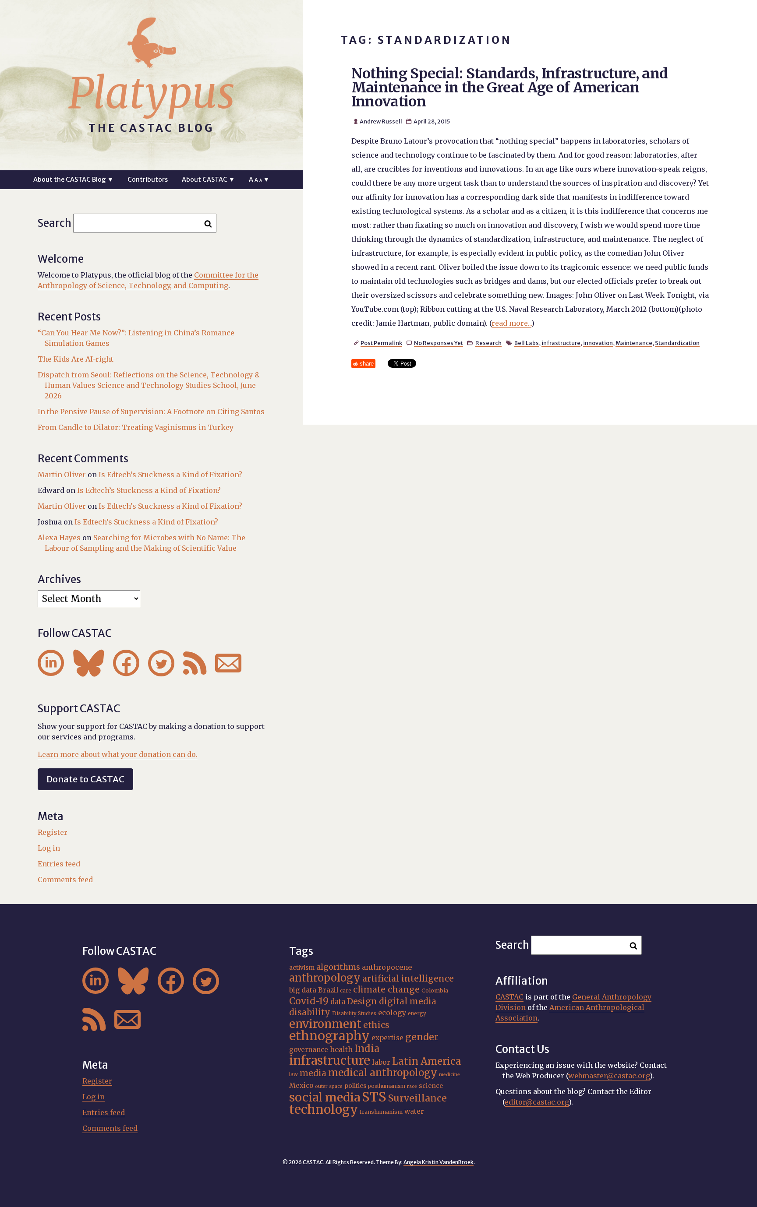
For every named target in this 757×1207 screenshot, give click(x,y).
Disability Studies (354, 1013)
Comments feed (65, 879)
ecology (392, 1012)
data (337, 1001)
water (414, 1111)
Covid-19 (309, 1001)
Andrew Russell (381, 121)
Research (488, 342)
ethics (376, 1025)
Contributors (147, 179)
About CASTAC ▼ (208, 179)
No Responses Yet (438, 342)
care (345, 991)
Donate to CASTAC (85, 779)
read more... (511, 323)
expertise (387, 1038)
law (293, 1074)
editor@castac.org (537, 1102)
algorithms (338, 967)
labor (381, 1062)
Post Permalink (381, 342)
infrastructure (560, 342)
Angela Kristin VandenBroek (438, 1162)
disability (309, 1012)
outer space (329, 1086)
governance (308, 1049)
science (431, 1086)
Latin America (426, 1061)
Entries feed (59, 863)
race (412, 1086)
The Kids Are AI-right (75, 359)
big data (302, 990)
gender (422, 1037)
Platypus (151, 93)
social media (324, 1097)
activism (302, 967)
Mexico (301, 1085)
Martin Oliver (62, 474)
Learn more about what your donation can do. (118, 754)
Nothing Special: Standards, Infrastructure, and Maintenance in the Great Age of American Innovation (509, 87)
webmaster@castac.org (609, 1075)
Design (362, 1001)
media (313, 1073)
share (367, 363)
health (341, 1049)
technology (323, 1109)
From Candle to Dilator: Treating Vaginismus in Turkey (135, 427)
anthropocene (387, 967)
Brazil (328, 990)
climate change (386, 989)
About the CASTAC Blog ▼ (73, 179)
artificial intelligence (408, 978)
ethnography (329, 1036)
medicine (449, 1074)
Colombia (434, 990)
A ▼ (259, 179)
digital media (407, 1001)
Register (52, 832)
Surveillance (417, 1098)
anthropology (325, 977)
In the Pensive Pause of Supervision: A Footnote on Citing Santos (151, 411)
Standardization (677, 342)
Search (54, 223)
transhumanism (381, 1111)
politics (355, 1086)
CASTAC (509, 996)
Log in (49, 848)
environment (325, 1024)
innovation (598, 342)
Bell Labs (526, 342)
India (366, 1048)
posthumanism (386, 1086)
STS (374, 1097)
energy (417, 1013)
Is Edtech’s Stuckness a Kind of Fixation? (170, 474)
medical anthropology (382, 1072)
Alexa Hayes (59, 537)
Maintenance (634, 342)
